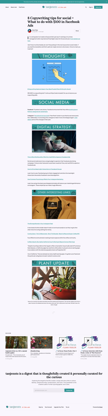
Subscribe (98, 7)
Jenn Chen (35, 30)
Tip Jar (67, 407)
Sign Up (41, 407)
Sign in (91, 7)
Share (77, 31)
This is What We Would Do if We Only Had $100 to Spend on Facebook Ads (49, 157)
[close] (106, 2)
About (7, 7)
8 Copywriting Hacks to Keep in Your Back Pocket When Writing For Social (49, 89)
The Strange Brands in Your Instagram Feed (40, 223)
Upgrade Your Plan (59, 407)
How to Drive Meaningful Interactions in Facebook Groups (45, 169)
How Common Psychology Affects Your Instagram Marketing (45, 179)
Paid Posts (22, 7)
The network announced (41, 115)
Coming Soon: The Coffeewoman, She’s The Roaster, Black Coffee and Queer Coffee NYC (54, 234)
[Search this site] (86, 7)
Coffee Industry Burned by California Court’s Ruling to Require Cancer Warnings (51, 242)
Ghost (100, 407)
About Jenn (14, 7)
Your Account (48, 407)
